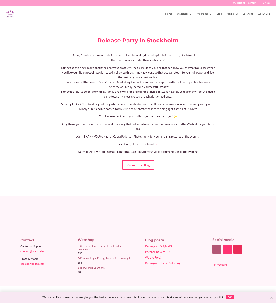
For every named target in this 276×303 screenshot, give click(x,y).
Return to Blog (138, 165)
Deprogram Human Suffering (162, 263)
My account (239, 3)
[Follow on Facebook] (216, 249)
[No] (271, 297)
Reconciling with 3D (157, 251)
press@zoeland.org (32, 263)
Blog (219, 13)
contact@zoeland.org (33, 251)
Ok (230, 297)
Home (168, 13)
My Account (219, 264)
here (157, 144)
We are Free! (153, 257)
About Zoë (264, 13)
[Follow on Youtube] (227, 249)
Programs (202, 13)
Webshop (182, 13)
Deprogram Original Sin (159, 246)
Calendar (248, 13)
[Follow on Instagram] (237, 249)
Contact (252, 3)
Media (230, 13)
